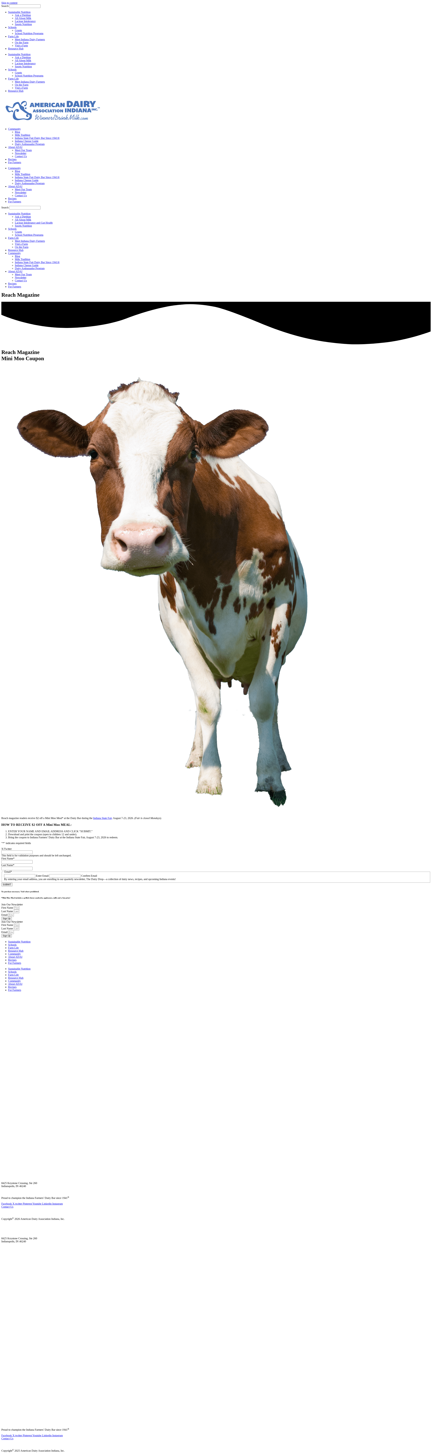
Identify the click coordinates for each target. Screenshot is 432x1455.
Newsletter (20, 153)
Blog (17, 132)
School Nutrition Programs (29, 33)
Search (5, 6)
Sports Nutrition (23, 24)
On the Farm (21, 42)
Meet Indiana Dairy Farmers (30, 39)
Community (14, 128)
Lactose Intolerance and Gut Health (34, 222)
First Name (8, 858)
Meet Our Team (23, 150)
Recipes (12, 159)
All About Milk (23, 18)
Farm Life (13, 36)
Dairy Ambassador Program (30, 144)
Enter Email (42, 875)
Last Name (7, 865)
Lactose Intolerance (25, 21)
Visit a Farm (21, 45)
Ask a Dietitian (23, 15)
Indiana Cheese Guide (26, 141)
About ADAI (15, 147)
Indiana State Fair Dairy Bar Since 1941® (37, 138)
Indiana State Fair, (102, 818)
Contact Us (21, 156)
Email (4, 914)
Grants (18, 30)
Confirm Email (89, 875)
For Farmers (14, 162)
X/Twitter (6, 848)
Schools (12, 27)
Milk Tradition (22, 135)
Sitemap (4, 1213)
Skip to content (9, 2)
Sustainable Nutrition (19, 12)
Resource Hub (15, 48)
